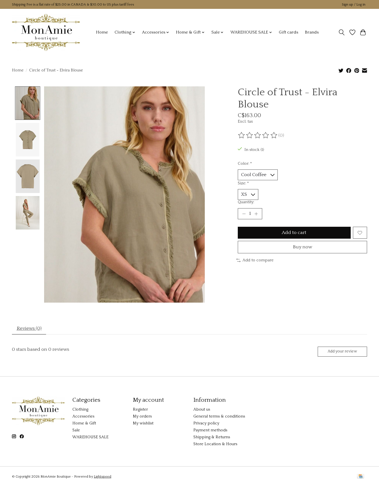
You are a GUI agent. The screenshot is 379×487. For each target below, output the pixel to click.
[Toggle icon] (342, 32)
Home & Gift (84, 423)
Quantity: (246, 202)
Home (102, 32)
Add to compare (258, 260)
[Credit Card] (360, 476)
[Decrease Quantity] (244, 214)
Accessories (83, 416)
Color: (245, 163)
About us (201, 409)
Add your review (342, 351)
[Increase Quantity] (256, 214)
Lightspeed (102, 476)
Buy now (302, 247)
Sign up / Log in (353, 4)
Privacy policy (206, 423)
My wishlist (143, 423)
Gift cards (288, 32)
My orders (142, 416)
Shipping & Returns (211, 437)
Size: (243, 183)
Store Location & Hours (215, 444)
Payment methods (210, 430)
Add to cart (294, 232)
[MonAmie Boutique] (46, 32)
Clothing (80, 409)
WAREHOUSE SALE (90, 437)
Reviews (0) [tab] (29, 328)
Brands (312, 32)
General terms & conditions (219, 416)
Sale (76, 430)
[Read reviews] (258, 135)
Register (140, 409)
